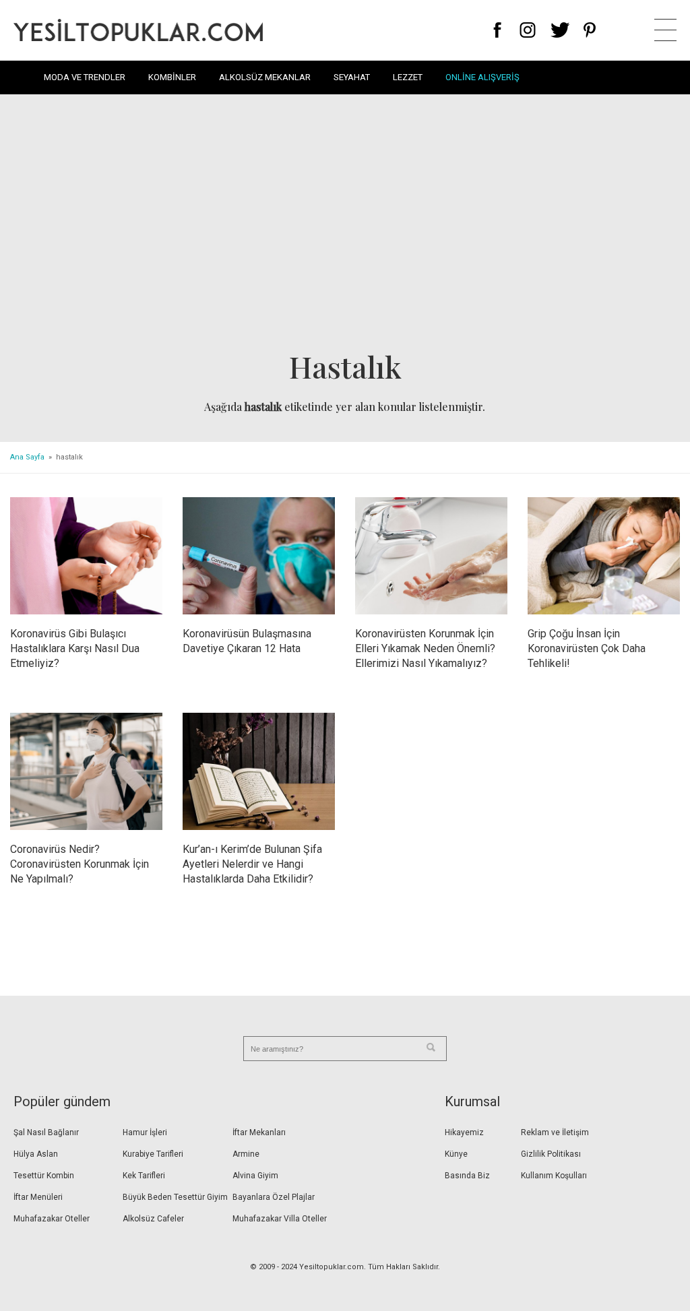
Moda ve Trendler (84, 77)
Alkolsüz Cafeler (153, 1218)
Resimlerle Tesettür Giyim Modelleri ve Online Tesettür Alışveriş (138, 30)
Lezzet (407, 77)
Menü (665, 30)
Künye (456, 1154)
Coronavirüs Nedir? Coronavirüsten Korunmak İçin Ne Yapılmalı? (79, 864)
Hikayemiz (464, 1132)
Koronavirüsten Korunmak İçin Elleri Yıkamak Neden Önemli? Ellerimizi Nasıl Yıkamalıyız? (425, 648)
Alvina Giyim (255, 1175)
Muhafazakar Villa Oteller (279, 1218)
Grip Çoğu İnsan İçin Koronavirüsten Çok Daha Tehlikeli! (587, 648)
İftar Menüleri (38, 1197)
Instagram (527, 30)
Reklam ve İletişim (555, 1132)
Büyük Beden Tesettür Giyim (175, 1197)
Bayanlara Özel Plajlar (273, 1197)
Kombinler (172, 77)
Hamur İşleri (145, 1132)
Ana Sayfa (27, 457)
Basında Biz (467, 1175)
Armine (245, 1154)
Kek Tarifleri (144, 1175)
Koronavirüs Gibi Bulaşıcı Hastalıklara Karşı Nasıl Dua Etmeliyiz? (74, 648)
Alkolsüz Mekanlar (265, 77)
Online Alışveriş (482, 77)
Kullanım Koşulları (554, 1175)
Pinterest (590, 30)
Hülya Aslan (35, 1154)
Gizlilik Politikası (551, 1154)
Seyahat (352, 77)
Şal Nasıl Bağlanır (46, 1132)
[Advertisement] (345, 226)
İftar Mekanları (259, 1132)
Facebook (497, 30)
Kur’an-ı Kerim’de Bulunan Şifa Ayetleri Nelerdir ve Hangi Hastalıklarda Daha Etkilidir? (252, 864)
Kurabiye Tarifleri (153, 1154)
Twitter (560, 30)
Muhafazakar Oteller (51, 1218)
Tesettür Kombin (43, 1175)
